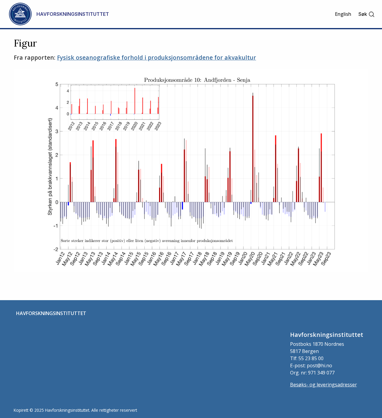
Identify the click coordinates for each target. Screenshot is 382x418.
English (343, 14)
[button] (366, 14)
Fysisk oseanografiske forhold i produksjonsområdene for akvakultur (156, 57)
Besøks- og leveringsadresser (323, 384)
